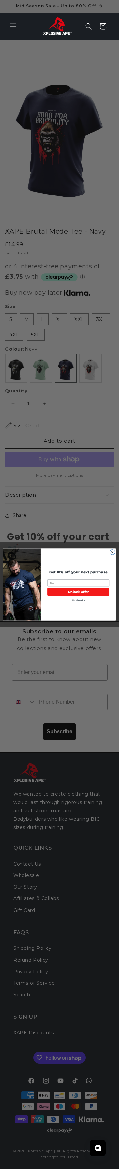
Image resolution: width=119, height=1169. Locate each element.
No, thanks (78, 600)
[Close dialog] (112, 552)
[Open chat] (98, 1148)
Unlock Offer (78, 591)
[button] (13, 26)
